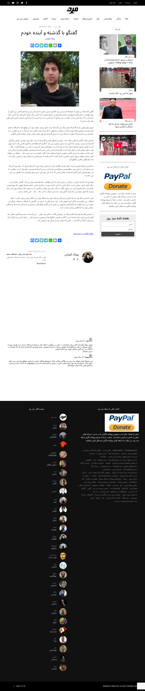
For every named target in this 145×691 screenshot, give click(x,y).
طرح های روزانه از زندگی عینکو (110, 479)
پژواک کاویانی (50, 39)
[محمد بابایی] (62, 482)
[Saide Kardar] (62, 454)
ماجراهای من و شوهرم (119, 491)
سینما (125, 479)
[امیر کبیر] (62, 500)
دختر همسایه (117, 466)
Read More (41, 263)
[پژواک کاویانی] (62, 537)
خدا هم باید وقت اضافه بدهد (19, 254)
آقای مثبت (57, 26)
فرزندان (115, 485)
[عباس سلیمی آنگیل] (62, 463)
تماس (120, 2)
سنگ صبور (133, 479)
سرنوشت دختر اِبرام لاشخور (108, 476)
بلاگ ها (103, 457)
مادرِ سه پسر (104, 491)
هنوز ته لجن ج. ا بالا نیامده (121, 93)
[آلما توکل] (62, 621)
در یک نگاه (129, 56)
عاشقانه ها (133, 482)
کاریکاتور (125, 488)
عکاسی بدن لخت (89, 482)
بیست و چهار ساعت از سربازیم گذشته (123, 460)
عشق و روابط (122, 482)
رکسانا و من (116, 469)
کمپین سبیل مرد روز (100, 488)
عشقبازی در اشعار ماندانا (107, 482)
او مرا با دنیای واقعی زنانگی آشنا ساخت (122, 457)
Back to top (21, 686)
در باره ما (127, 2)
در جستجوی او (106, 466)
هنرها (98, 498)
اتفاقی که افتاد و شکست (91, 450)
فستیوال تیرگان (84, 485)
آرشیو (135, 2)
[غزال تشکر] (62, 519)
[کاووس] (62, 491)
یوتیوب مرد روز (119, 501)
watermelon (117, 450)
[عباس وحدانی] (62, 658)
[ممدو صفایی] (62, 602)
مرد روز (54, 417)
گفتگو (84, 488)
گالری (89, 488)
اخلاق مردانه (132, 454)
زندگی (130, 90)
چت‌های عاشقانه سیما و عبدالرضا (124, 463)
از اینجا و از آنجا (113, 454)
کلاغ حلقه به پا (115, 488)
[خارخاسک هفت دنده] (62, 556)
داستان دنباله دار (97, 463)
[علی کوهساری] (62, 649)
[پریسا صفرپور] (62, 584)
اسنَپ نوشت (101, 454)
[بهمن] (62, 445)
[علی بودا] (62, 639)
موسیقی (134, 498)
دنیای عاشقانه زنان (130, 469)
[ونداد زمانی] (62, 426)
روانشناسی (107, 469)
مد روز (95, 491)
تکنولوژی (88, 460)
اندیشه (92, 454)
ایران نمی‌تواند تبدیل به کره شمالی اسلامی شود (121, 125)
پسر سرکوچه (102, 460)
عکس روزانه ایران (130, 485)
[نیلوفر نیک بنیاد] (62, 630)
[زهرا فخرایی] (62, 565)
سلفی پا (86, 476)
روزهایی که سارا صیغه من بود (99, 472)
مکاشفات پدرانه (87, 495)
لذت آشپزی (132, 491)
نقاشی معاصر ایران (113, 498)
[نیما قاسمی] (62, 667)
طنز (83, 479)
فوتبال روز (133, 488)
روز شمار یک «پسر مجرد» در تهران (124, 472)
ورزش (92, 498)
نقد (103, 498)
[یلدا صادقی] (62, 611)
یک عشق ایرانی (131, 501)
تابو (94, 460)
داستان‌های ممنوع (130, 466)
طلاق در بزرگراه (91, 479)
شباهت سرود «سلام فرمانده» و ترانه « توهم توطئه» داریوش (119, 61)
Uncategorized (131, 450)
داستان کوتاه (85, 463)
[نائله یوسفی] (62, 593)
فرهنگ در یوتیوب (98, 485)
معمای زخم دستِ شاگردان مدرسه (107, 495)
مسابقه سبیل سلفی (129, 495)
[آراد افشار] (62, 510)
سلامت (93, 476)
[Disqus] (49, 303)
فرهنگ (108, 485)
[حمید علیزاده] (62, 528)
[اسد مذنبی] (62, 472)
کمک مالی (112, 2)
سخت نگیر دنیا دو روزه (128, 476)
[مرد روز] (62, 417)
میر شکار (125, 498)
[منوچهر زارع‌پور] (62, 547)
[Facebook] (32, 46)
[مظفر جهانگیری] (62, 574)
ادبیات (123, 454)
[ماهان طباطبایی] (62, 435)
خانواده (108, 463)
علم (121, 485)
